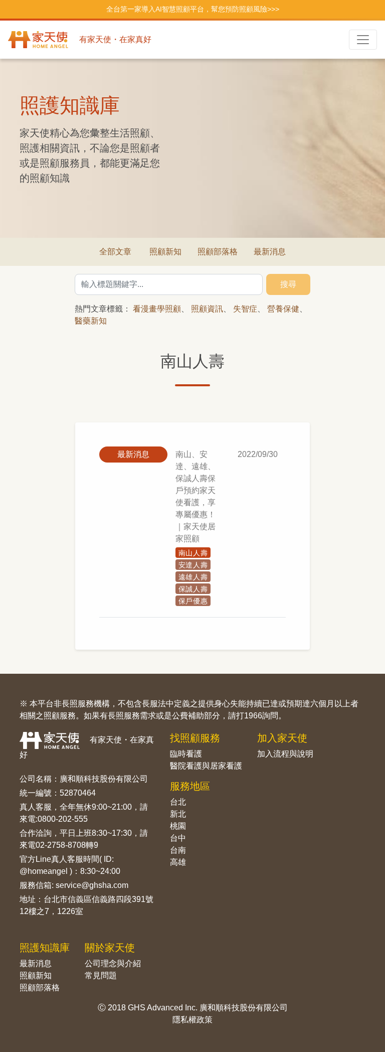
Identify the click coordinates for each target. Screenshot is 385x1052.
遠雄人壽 (193, 577)
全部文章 (115, 251)
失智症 (245, 309)
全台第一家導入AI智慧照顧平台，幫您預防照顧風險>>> (192, 9)
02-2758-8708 (61, 845)
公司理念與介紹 (113, 963)
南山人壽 (193, 553)
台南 (178, 850)
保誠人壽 (193, 589)
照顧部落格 (218, 251)
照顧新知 (165, 251)
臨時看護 (186, 753)
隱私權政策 (192, 1019)
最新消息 (270, 251)
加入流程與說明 (285, 753)
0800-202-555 (63, 819)
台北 (178, 802)
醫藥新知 (91, 321)
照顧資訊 (207, 309)
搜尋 (288, 284)
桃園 (178, 826)
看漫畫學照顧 (157, 309)
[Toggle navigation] (363, 40)
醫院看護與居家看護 (206, 766)
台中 (178, 838)
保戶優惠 (193, 601)
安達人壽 (193, 565)
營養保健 (283, 309)
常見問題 (101, 975)
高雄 (178, 862)
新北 (178, 814)
